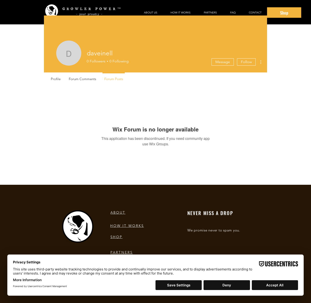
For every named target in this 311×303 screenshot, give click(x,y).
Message (222, 62)
